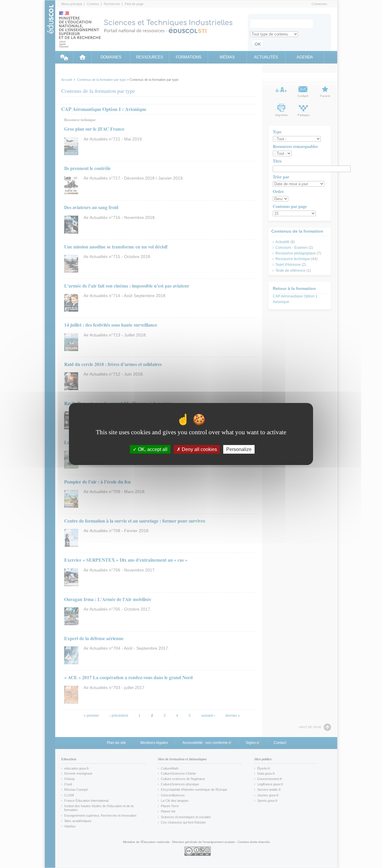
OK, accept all (152, 449)
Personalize (239, 449)
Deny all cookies (199, 449)
